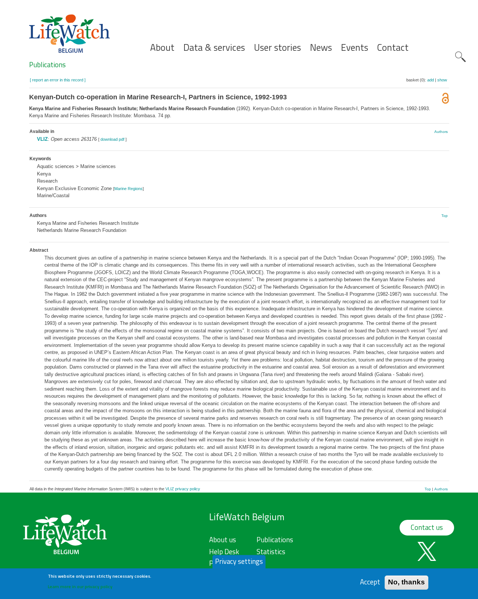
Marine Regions (128, 188)
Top (444, 216)
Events (354, 48)
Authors (441, 132)
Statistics (271, 551)
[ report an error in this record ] (58, 80)
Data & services (214, 48)
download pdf (112, 139)
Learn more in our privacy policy (80, 586)
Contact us (427, 527)
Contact (393, 48)
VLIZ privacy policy (182, 489)
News (321, 48)
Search (460, 56)
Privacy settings (239, 561)
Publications (47, 64)
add (430, 80)
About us (222, 539)
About (162, 48)
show (442, 80)
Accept (370, 582)
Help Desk (224, 551)
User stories (277, 48)
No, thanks (406, 582)
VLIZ (42, 139)
